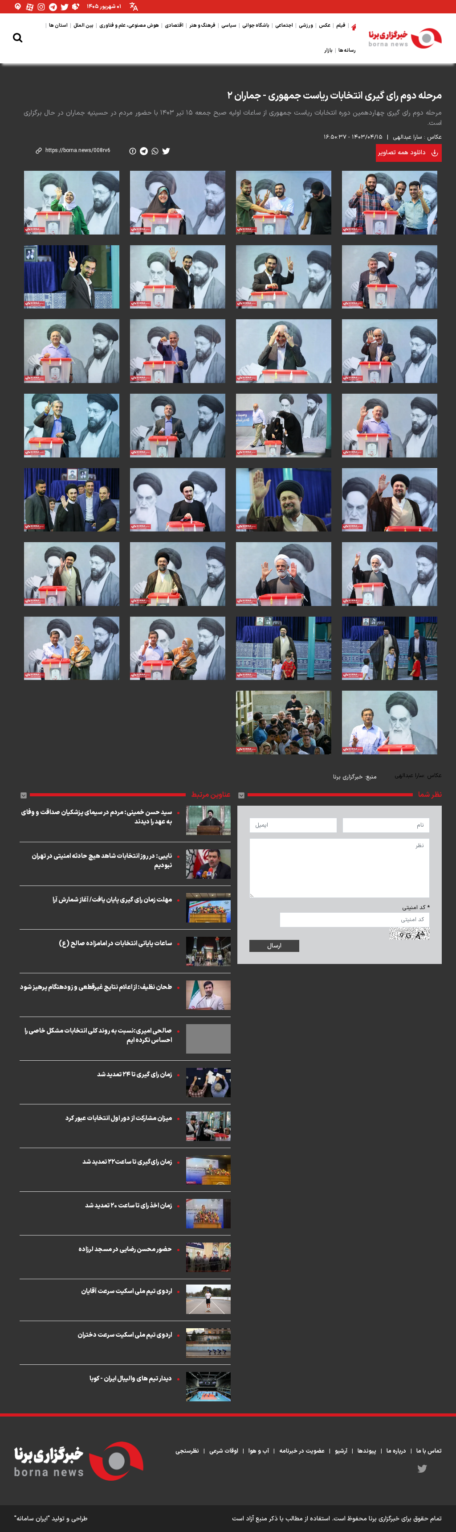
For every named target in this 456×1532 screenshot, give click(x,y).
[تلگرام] (53, 7)
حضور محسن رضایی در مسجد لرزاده (125, 1249)
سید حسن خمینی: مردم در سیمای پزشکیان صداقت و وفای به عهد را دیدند (96, 817)
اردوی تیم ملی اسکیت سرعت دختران (124, 1335)
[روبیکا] (76, 7)
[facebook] (133, 151)
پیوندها (367, 1451)
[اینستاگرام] (41, 7)
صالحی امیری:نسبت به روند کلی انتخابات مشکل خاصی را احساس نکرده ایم (98, 1035)
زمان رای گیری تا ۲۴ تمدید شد (134, 1074)
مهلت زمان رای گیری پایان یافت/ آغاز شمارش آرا (112, 900)
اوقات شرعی (223, 1451)
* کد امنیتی (416, 907)
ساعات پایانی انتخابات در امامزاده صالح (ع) (115, 943)
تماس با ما (429, 1451)
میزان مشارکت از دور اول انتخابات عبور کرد (118, 1118)
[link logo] (405, 38)
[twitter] (166, 151)
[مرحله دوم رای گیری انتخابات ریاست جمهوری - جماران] (389, 203)
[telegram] (144, 151)
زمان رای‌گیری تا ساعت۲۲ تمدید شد (127, 1162)
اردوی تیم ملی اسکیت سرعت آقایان (126, 1291)
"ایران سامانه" (32, 1519)
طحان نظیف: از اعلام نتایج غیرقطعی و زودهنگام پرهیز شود (96, 987)
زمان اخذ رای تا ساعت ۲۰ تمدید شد (128, 1206)
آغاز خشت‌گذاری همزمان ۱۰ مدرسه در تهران (389, 74)
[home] (354, 25)
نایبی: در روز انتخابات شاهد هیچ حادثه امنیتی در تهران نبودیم (102, 861)
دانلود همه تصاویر (402, 152)
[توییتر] (65, 7)
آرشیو (341, 1451)
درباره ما (396, 1451)
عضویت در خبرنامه (302, 1451)
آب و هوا (258, 1451)
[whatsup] (155, 151)
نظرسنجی (187, 1451)
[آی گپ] (18, 7)
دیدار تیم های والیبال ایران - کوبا (131, 1379)
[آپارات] (30, 7)
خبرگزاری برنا (348, 777)
